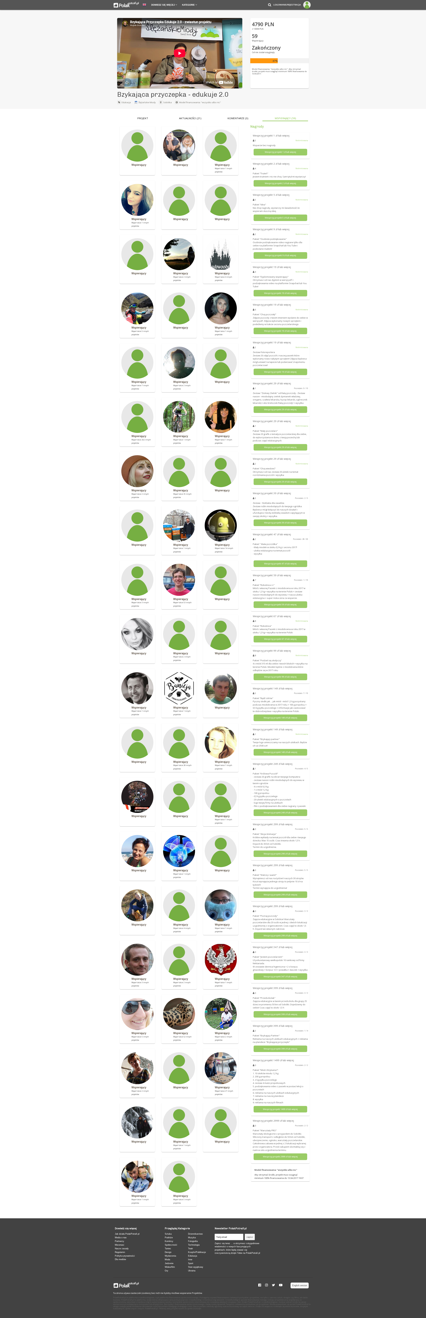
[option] (143, 119)
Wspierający (285, 118)
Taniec (168, 1248)
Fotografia (193, 1241)
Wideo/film (170, 1267)
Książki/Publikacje (197, 1252)
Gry (166, 1270)
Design (168, 1252)
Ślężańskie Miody (147, 102)
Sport (190, 1263)
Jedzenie (169, 1263)
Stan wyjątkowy (195, 1267)
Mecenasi (119, 1245)
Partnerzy (119, 1241)
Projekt (142, 118)
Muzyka (192, 1237)
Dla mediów (120, 1259)
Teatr (190, 1248)
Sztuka (168, 1234)
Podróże (169, 1237)
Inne (190, 1259)
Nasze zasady (122, 1248)
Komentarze (237, 118)
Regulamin (120, 1252)
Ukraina (191, 1270)
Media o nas (121, 1237)
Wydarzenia (170, 1256)
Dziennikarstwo (195, 1234)
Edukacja (126, 102)
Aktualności (190, 118)
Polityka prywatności (125, 1256)
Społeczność (171, 1245)
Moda (167, 1259)
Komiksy (169, 1241)
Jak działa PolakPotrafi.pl (127, 1234)
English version (299, 1285)
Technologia (194, 1245)
